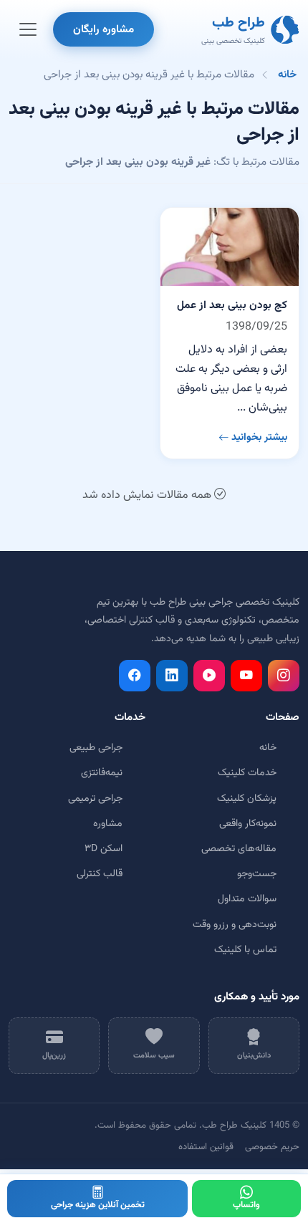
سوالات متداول (247, 899)
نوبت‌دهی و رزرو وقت (234, 925)
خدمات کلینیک (247, 773)
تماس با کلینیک (245, 950)
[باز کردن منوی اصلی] (28, 29)
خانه (287, 74)
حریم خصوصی (272, 1147)
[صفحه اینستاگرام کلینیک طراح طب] (283, 675)
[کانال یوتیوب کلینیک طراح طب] (246, 675)
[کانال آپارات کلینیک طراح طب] (209, 675)
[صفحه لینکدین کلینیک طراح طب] (172, 675)
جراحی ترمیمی (95, 799)
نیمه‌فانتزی (101, 773)
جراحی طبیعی (95, 748)
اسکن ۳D (103, 849)
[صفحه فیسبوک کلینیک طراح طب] (134, 675)
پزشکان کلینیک (246, 799)
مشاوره (107, 824)
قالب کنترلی (99, 874)
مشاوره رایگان (103, 29)
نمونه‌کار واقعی (247, 824)
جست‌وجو (256, 874)
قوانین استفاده (206, 1147)
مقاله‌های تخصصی (238, 849)
